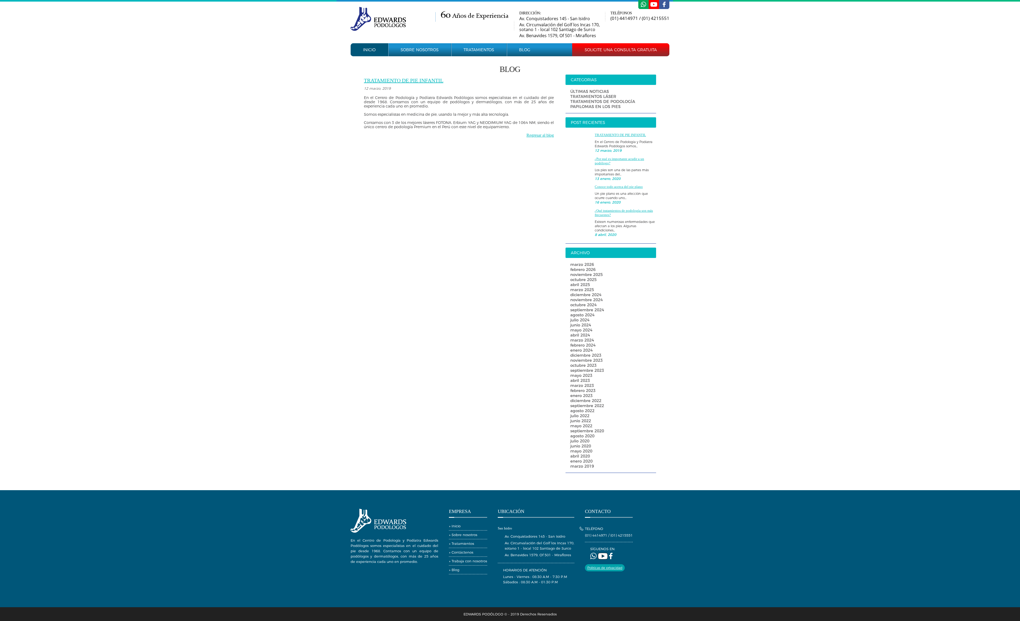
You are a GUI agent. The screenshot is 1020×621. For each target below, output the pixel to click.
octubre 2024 (583, 304)
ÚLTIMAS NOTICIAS (589, 91)
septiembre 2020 (587, 430)
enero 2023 (581, 395)
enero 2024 (581, 350)
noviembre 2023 (586, 360)
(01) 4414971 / (626, 18)
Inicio (369, 49)
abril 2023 (580, 380)
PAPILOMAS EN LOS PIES (595, 106)
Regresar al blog (540, 135)
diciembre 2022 (585, 400)
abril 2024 (580, 335)
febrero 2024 (583, 345)
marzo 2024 (582, 340)
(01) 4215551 (655, 18)
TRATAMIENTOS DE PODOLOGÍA (602, 101)
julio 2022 (579, 415)
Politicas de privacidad (604, 568)
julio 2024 (579, 319)
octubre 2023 (583, 365)
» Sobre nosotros (463, 535)
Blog (524, 49)
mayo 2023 (581, 375)
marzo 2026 (582, 264)
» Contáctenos (461, 552)
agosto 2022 (582, 410)
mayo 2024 (581, 330)
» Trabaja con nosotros (468, 561)
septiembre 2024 (587, 309)
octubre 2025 (583, 279)
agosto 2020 (582, 435)
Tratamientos (479, 49)
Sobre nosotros (420, 49)
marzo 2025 (582, 289)
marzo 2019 (582, 466)
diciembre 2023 (585, 355)
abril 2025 (580, 284)
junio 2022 (580, 420)
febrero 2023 (583, 390)
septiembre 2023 (587, 370)
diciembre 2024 (585, 294)
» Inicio (455, 526)
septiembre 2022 (587, 405)
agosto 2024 (582, 314)
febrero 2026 (583, 269)
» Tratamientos (461, 543)
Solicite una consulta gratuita (621, 49)
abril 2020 (580, 456)
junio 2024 (580, 324)
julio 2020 (579, 440)
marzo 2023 (582, 385)
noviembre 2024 (586, 299)
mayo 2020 (581, 451)
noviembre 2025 (586, 274)
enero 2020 (581, 461)
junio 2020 (580, 445)
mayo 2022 (581, 425)
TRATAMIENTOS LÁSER (593, 96)
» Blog (454, 570)
